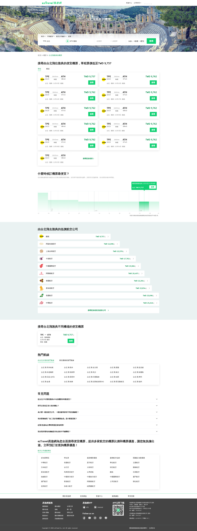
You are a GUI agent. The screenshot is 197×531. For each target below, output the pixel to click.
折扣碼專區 (45, 458)
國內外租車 (70, 515)
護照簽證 (45, 519)
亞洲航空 (136, 472)
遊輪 (56, 509)
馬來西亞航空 (69, 472)
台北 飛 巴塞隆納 (93, 377)
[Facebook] (84, 518)
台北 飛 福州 (137, 382)
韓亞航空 (113, 467)
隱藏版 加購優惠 (139, 458)
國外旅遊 (45, 509)
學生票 (66, 458)
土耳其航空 (114, 481)
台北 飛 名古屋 (92, 367)
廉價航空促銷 (115, 458)
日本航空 (44, 467)
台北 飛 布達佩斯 (47, 372)
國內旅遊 (57, 512)
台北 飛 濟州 (137, 377)
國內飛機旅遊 (59, 515)
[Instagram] (95, 518)
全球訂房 (70, 506)
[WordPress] (100, 518)
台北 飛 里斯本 (69, 377)
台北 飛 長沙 (91, 372)
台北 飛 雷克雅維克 (117, 382)
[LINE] (106, 518)
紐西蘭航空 (91, 486)
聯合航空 (136, 481)
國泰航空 (136, 467)
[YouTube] (89, 518)
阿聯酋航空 (91, 481)
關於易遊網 (67, 496)
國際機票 (45, 506)
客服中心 (129, 3)
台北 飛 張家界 (69, 372)
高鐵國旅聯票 (59, 519)
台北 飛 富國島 (138, 372)
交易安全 (152, 528)
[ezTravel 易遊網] (52, 3)
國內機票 (57, 506)
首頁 (39, 55)
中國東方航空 (69, 477)
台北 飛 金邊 (45, 382)
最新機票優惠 (92, 458)
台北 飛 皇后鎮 (138, 367)
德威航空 (44, 477)
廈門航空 (136, 477)
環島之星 (70, 512)
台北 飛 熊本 (68, 367)
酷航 (111, 472)
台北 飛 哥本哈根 (47, 367)
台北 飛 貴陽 (114, 367)
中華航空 (44, 463)
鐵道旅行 (45, 515)
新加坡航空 (45, 472)
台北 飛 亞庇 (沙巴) (48, 377)
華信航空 (113, 463)
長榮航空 (67, 463)
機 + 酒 (69, 509)
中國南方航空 (92, 477)
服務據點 (115, 496)
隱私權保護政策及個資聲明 (138, 528)
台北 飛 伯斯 (114, 377)
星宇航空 (90, 463)
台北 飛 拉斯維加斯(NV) (95, 382)
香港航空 (67, 481)
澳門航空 (44, 481)
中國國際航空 (115, 477)
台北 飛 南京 (114, 372)
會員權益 (83, 496)
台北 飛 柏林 (68, 382)
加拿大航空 (68, 486)
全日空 (66, 467)
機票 (45, 55)
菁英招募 (131, 496)
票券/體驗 (45, 512)
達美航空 (44, 486)
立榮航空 (136, 463)
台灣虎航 (90, 472)
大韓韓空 (90, 467)
